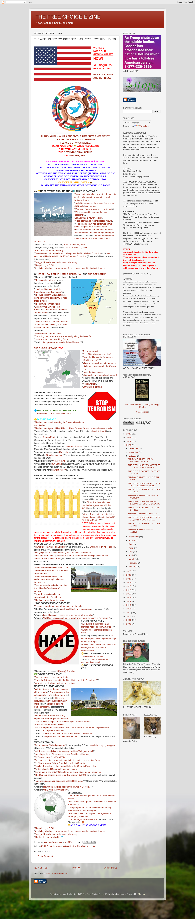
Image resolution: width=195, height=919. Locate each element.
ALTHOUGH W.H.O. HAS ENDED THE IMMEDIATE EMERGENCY (75, 136)
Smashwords (142, 412)
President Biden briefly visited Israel (51, 567)
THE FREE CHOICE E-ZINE (67, 17)
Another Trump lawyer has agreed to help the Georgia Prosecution (65, 766)
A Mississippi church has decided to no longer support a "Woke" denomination (98, 648)
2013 (128, 605)
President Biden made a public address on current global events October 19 (49, 579)
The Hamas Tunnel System (48, 304)
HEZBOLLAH (75, 274)
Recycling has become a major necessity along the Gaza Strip (64, 336)
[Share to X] (89, 842)
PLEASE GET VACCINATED (75, 143)
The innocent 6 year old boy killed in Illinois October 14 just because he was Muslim (73, 428)
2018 (128, 586)
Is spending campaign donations (50, 781)
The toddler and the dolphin (47, 837)
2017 (128, 590)
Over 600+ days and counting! (97, 354)
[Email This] (84, 842)
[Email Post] (79, 842)
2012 (128, 609)
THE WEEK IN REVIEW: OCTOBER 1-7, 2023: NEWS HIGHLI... (144, 518)
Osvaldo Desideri (54, 455)
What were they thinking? (55, 790)
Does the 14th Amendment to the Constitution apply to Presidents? (66, 680)
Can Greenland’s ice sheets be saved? (53, 413)
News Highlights (54, 846)
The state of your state (92, 656)
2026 (128, 434)
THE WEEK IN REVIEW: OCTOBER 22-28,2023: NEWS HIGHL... (144, 466)
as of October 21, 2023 (74, 244)
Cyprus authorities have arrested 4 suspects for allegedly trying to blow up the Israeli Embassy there (95, 197)
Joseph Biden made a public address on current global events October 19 (74, 239)
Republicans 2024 (52, 736)
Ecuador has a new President (88, 218)
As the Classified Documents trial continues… (56, 769)
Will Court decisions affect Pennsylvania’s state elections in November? (76, 618)
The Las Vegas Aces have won (83, 819)
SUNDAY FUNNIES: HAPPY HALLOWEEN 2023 (140, 460)
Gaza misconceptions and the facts (51, 321)
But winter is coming (92, 387)
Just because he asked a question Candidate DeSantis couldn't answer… (50, 588)
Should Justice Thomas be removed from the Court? (67, 615)
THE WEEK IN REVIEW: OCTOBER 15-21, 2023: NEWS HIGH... (144, 484)
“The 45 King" (59, 461)
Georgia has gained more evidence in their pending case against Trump (68, 760)
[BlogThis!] (86, 842)
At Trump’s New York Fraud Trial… (51, 757)
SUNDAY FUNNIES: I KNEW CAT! (143, 514)
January (132, 567)
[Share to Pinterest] (94, 842)
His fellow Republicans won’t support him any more (50, 701)
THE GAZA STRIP (97, 274)
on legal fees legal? (74, 781)
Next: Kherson (89, 384)
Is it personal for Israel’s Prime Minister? (62, 342)
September (134, 537)
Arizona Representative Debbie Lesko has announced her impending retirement (72, 727)
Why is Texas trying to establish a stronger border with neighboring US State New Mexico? (98, 517)
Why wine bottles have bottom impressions (55, 683)
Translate (144, 126)
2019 (128, 582)
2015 (128, 597)
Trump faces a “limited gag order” (50, 547)
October (132, 456)
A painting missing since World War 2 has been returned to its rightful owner (70, 268)
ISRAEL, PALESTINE (48, 274)
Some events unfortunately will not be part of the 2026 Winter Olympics (68, 253)
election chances (69, 736)
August (132, 540)
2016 (128, 594)
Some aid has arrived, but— (48, 333)
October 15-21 (69, 846)
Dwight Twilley (59, 470)
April (131, 555)
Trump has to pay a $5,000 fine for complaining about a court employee (68, 772)
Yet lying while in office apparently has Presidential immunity (63, 553)
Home (76, 867)
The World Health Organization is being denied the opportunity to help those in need (50, 298)
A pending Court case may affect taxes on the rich (58, 606)
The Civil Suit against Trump (48, 559)
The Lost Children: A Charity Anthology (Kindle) (142, 406)
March (132, 559)
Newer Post (41, 867)
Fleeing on (40, 280)
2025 (128, 437)
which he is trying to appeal (102, 547)
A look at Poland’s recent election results (93, 221)
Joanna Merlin (49, 437)
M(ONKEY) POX (77, 155)
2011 (128, 613)
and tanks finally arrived (106, 375)
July (131, 544)
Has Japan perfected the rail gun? (50, 250)
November (134, 452)
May (131, 552)
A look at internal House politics (49, 725)
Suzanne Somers (74, 446)
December (134, 448)
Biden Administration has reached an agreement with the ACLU (96, 505)
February (133, 563)
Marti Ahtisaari (99, 431)
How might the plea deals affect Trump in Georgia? (66, 787)
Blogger (141, 894)
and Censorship (84, 609)
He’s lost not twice (56, 695)
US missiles (88, 375)
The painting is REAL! (45, 265)
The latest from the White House (50, 600)
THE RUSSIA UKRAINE (45, 348)
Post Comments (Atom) (57, 873)
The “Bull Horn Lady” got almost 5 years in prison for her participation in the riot (71, 556)
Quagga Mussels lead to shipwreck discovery (56, 262)
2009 (128, 620)
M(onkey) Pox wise (66, 671)
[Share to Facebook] (92, 842)
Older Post (110, 867)
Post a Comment (45, 856)
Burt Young (56, 464)
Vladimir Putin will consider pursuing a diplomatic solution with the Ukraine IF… (99, 366)
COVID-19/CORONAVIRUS (78, 152)
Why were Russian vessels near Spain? (93, 209)
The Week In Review (86, 846)
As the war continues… (93, 351)
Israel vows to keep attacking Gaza (51, 339)
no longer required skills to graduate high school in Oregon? (98, 639)
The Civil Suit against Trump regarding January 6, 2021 (60, 775)
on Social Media (68, 609)
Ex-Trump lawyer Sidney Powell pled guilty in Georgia (60, 763)
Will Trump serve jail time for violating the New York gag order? (64, 751)
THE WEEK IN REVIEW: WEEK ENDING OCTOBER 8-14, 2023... (144, 502)
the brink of (50, 280)
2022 (128, 571)
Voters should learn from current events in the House (67, 733)
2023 (43, 846)
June (131, 548)
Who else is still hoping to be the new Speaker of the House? (63, 722)
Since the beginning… (93, 372)
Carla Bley (64, 452)
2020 (128, 579)
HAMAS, (64, 274)
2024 (128, 441)
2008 (128, 624)
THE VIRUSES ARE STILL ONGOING (75, 139)
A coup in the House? (53, 730)
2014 (128, 601)
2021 (128, 575)
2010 (128, 616)
